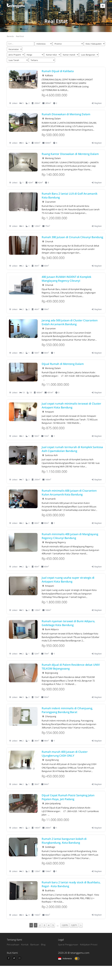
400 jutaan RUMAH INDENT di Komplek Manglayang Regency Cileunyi (66, 278)
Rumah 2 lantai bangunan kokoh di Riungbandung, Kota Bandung (64, 840)
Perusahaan (13, 944)
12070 (65, 925)
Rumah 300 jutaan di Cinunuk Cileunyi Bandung (72, 237)
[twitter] (14, 958)
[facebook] (8, 958)
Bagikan (98, 103)
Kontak (24, 944)
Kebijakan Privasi (88, 944)
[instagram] (19, 958)
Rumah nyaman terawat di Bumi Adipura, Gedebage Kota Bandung (68, 623)
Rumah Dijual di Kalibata (58, 71)
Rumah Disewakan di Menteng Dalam (66, 114)
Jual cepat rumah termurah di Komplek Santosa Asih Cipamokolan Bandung (72, 449)
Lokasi (14, 103)
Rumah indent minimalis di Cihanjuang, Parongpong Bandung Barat (67, 710)
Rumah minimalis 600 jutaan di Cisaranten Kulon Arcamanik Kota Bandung (69, 492)
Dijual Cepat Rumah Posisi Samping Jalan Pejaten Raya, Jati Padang (68, 797)
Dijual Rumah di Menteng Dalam (63, 364)
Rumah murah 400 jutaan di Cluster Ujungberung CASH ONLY (65, 753)
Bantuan (34, 944)
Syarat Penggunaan (68, 944)
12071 (74, 925)
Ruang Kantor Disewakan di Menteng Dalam (70, 154)
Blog (43, 944)
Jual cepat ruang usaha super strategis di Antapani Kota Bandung (68, 579)
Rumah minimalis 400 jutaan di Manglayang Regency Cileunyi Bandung (70, 536)
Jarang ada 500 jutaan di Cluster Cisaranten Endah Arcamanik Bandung (70, 322)
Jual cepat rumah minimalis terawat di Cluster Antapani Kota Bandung (71, 405)
